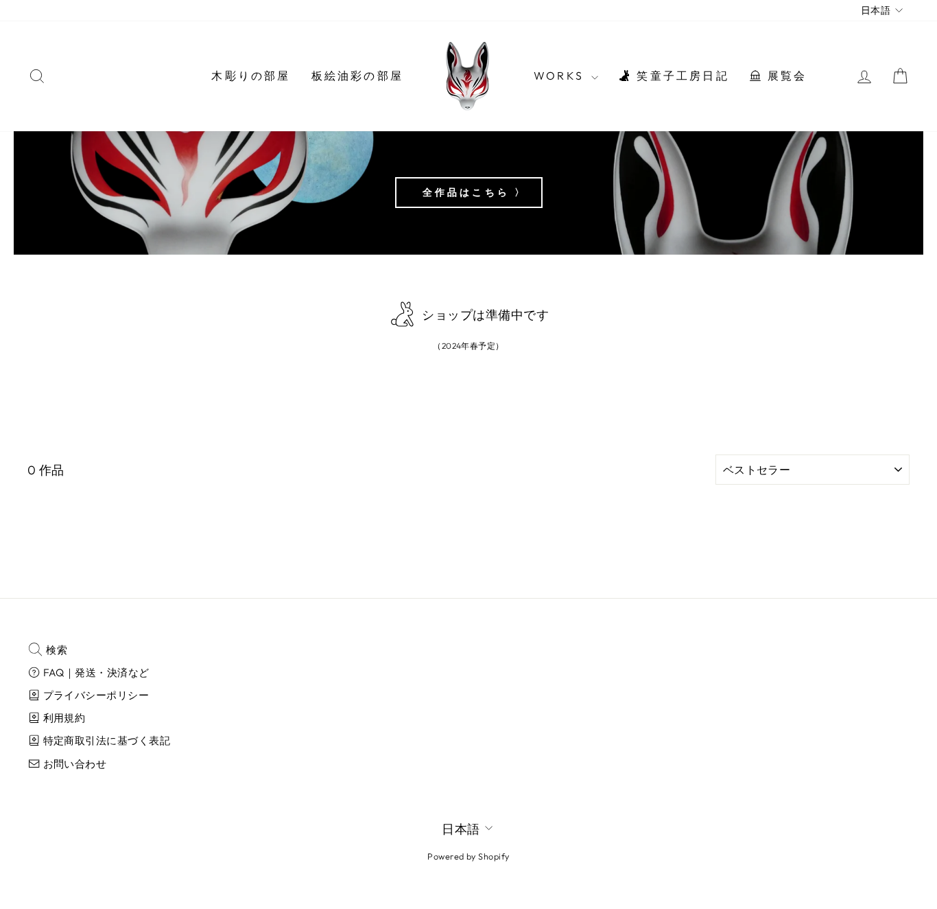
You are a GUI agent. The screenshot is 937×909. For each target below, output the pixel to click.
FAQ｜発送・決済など (94, 672)
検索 (55, 649)
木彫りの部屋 (250, 75)
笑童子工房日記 (680, 75)
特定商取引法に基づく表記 (105, 740)
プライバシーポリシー (94, 695)
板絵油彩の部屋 (357, 75)
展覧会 (785, 75)
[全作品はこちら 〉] (468, 193)
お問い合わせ (73, 763)
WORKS (561, 75)
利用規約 (62, 717)
